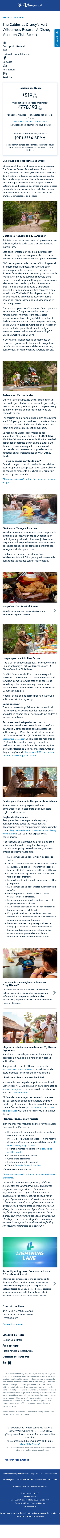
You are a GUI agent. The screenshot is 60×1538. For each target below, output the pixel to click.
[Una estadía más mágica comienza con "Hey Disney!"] (30, 976)
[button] (57, 38)
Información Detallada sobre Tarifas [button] (30, 121)
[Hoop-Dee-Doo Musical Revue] (30, 594)
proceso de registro (12, 1089)
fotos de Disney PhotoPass (28, 1165)
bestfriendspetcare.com (14, 739)
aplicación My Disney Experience (18, 1069)
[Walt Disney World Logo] (30, 5)
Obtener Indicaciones (13, 1324)
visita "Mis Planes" (30, 1444)
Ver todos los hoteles (13, 17)
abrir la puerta (20, 1092)
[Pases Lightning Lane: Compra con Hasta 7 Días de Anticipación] (30, 1267)
